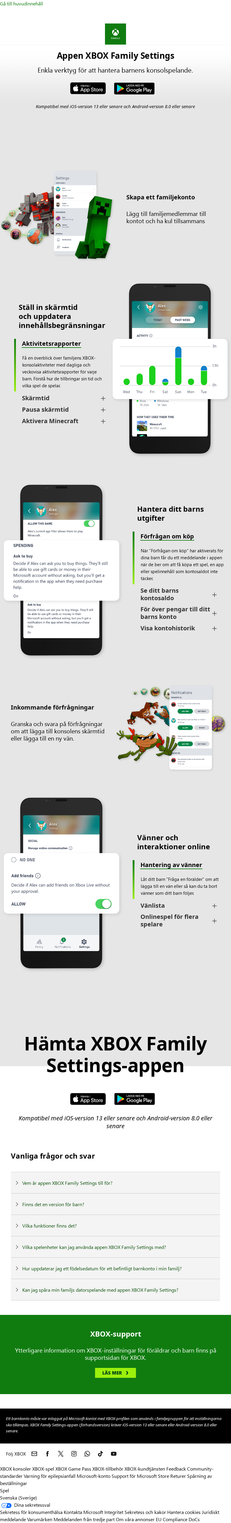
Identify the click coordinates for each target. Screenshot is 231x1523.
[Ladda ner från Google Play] (134, 89)
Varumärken (39, 1519)
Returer (178, 1476)
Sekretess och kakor (145, 1512)
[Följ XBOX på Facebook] (47, 1454)
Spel (4, 1490)
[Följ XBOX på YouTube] (114, 1454)
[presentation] (115, 369)
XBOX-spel (43, 1468)
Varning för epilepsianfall (49, 1476)
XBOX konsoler (15, 1468)
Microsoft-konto (93, 1476)
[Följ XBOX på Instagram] (74, 1454)
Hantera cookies (184, 1512)
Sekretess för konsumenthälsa (31, 1512)
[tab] (62, 398)
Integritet (113, 1512)
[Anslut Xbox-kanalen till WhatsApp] (87, 1454)
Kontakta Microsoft (83, 1512)
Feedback (176, 1468)
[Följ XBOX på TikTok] (100, 1454)
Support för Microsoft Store (140, 1476)
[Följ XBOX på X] (61, 1454)
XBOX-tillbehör (107, 1468)
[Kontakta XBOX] (34, 1454)
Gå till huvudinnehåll (21, 3)
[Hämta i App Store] (88, 1099)
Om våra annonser (135, 1519)
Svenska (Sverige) (18, 1497)
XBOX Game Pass (73, 1468)
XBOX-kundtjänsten (145, 1468)
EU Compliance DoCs (178, 1519)
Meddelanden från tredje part (84, 1519)
